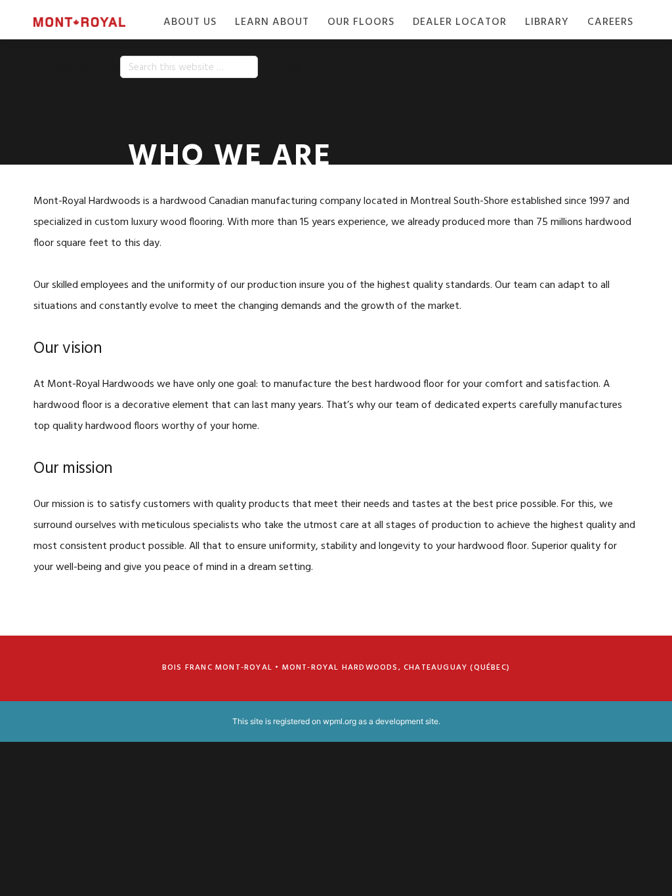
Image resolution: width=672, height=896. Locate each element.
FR (295, 67)
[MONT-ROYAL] (87, 22)
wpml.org (339, 721)
